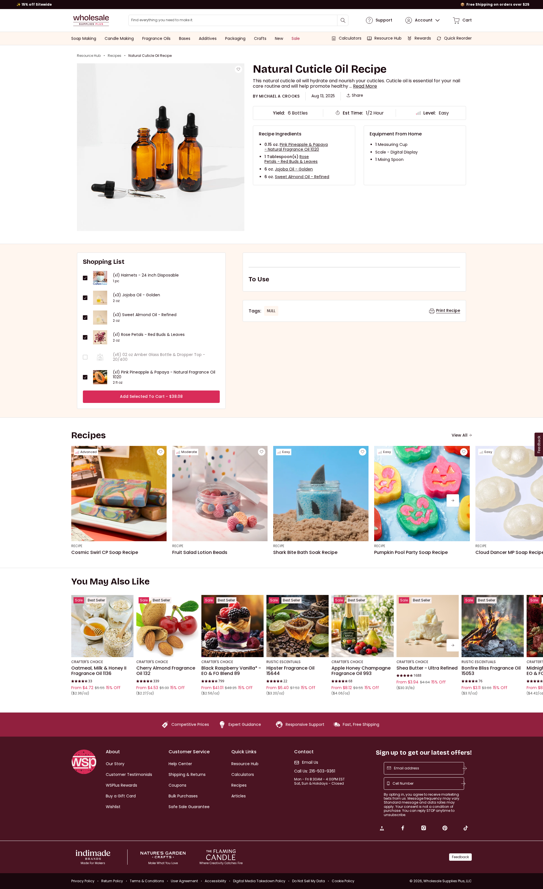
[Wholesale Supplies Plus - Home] (91, 20)
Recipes (114, 56)
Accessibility (215, 881)
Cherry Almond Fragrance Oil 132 (165, 670)
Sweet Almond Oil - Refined (302, 177)
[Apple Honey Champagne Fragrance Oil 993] (362, 626)
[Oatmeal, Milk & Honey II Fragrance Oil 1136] (102, 626)
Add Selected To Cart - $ (151, 396)
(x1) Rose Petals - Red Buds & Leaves (149, 334)
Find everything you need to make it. (162, 20)
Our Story (115, 764)
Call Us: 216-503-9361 (314, 771)
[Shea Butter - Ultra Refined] (428, 626)
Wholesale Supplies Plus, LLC (447, 881)
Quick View (102, 649)
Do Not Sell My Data (308, 881)
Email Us (310, 762)
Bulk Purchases (183, 796)
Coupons (177, 785)
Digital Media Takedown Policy (259, 881)
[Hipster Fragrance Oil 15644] (297, 626)
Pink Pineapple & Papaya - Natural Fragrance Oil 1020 (296, 147)
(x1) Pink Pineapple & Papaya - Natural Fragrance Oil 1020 (164, 374)
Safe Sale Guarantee (189, 807)
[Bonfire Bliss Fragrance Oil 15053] (493, 626)
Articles (238, 796)
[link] (381, 829)
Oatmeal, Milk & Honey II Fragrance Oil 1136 (98, 670)
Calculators (242, 774)
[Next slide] (453, 500)
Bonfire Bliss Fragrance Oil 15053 (491, 670)
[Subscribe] (464, 768)
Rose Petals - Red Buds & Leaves (291, 159)
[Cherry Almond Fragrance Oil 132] (167, 626)
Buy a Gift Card (121, 796)
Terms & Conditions (147, 881)
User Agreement (184, 881)
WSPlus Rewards (121, 785)
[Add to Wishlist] (238, 69)
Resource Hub (89, 56)
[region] (271, 4)
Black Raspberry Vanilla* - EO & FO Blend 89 (231, 670)
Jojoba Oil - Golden (294, 169)
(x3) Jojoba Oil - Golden (136, 295)
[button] (365, 86)
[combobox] (238, 20)
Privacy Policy (82, 881)
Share (357, 95)
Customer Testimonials (129, 774)
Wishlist (113, 807)
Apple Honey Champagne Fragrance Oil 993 (361, 670)
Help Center (180, 764)
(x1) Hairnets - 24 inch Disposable (146, 275)
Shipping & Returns (187, 774)
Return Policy (112, 881)
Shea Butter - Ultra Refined (427, 668)
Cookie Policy (343, 881)
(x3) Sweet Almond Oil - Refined (144, 314)
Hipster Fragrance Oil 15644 (290, 670)
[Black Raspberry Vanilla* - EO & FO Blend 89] (232, 626)
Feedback (460, 857)
